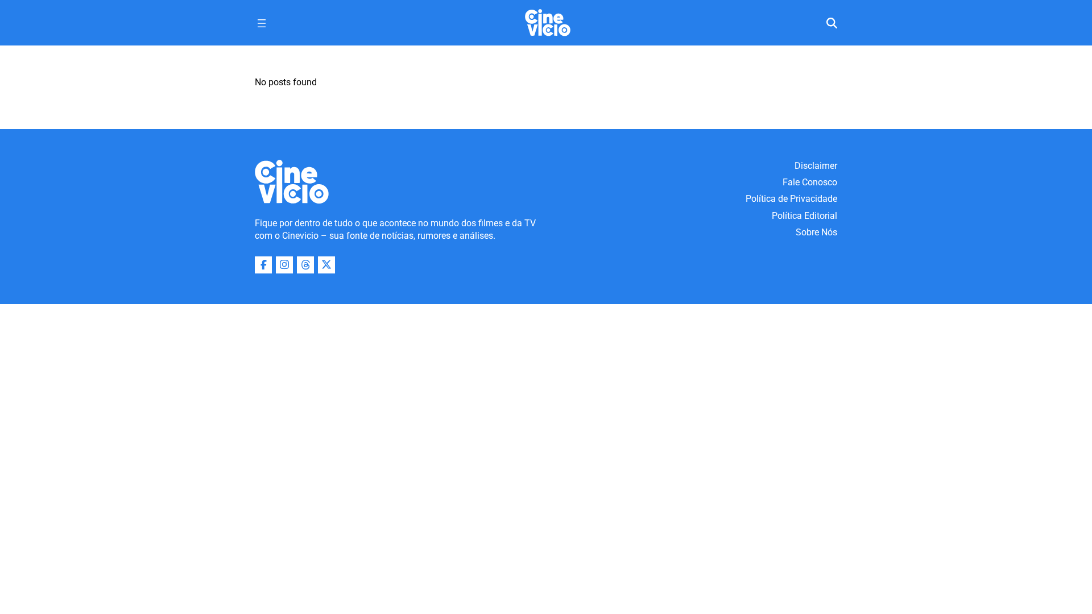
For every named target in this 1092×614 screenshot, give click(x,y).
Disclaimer (816, 165)
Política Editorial (804, 215)
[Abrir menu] (261, 23)
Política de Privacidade (791, 198)
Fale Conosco (810, 182)
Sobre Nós (816, 232)
